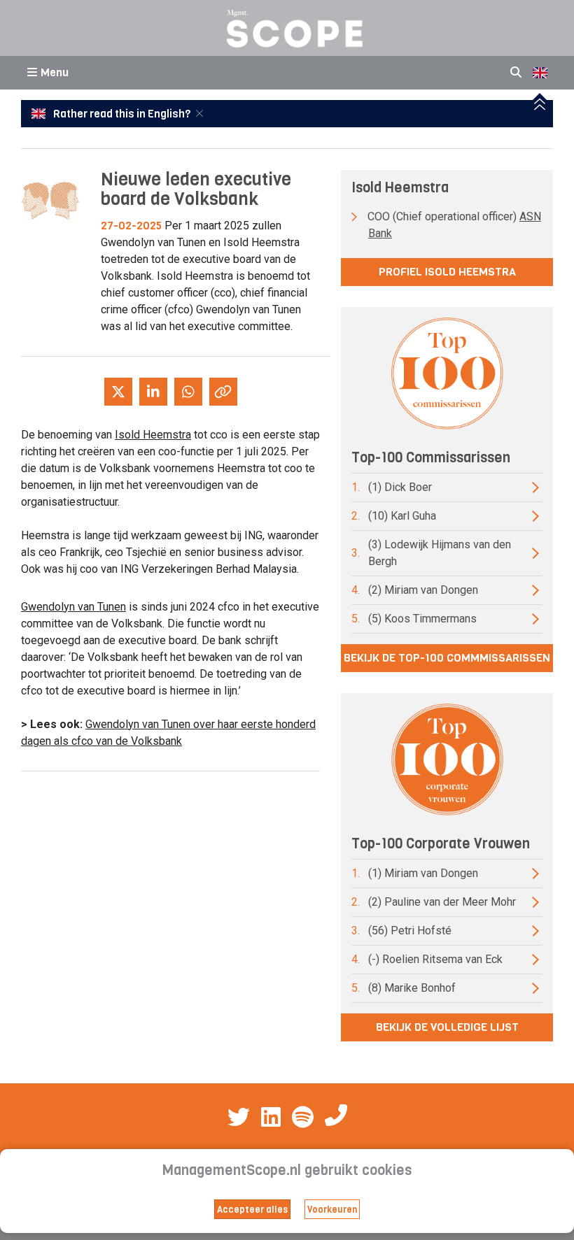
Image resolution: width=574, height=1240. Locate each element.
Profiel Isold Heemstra (447, 271)
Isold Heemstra (153, 434)
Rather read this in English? (121, 114)
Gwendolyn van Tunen (73, 606)
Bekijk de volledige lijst (447, 1027)
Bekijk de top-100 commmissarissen (447, 657)
